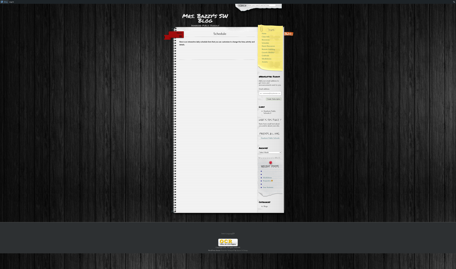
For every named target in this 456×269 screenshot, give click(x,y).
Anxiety (265, 62)
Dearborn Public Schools (270, 112)
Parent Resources (268, 46)
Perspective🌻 (268, 181)
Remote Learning (268, 49)
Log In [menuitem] (11, 2)
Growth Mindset (268, 52)
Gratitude (265, 55)
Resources (266, 40)
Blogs (266, 206)
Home (264, 33)
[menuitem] (4, 2)
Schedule (265, 43)
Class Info (265, 37)
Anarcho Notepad (227, 250)
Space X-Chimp (242, 250)
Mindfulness (266, 59)
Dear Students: (268, 187)
